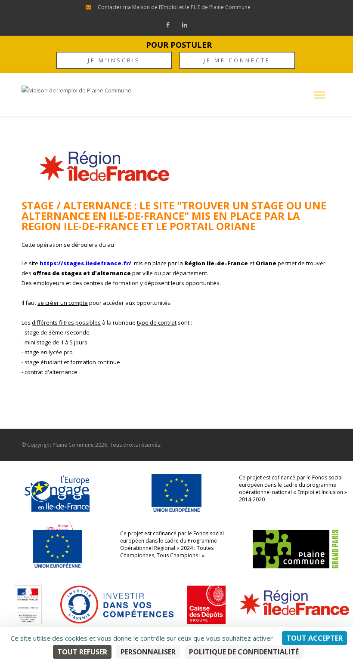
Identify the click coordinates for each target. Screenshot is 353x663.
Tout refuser (82, 652)
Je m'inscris (114, 60)
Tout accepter (314, 638)
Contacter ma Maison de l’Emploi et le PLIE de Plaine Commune (174, 7)
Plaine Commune (73, 444)
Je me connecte (237, 60)
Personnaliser (148, 652)
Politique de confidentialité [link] (244, 652)
